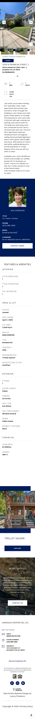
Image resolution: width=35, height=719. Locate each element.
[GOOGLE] (23, 683)
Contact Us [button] (17, 603)
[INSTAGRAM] (17, 683)
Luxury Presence (17, 696)
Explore (17, 548)
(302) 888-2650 (8, 225)
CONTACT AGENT (17, 246)
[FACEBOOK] (12, 683)
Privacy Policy (26, 706)
